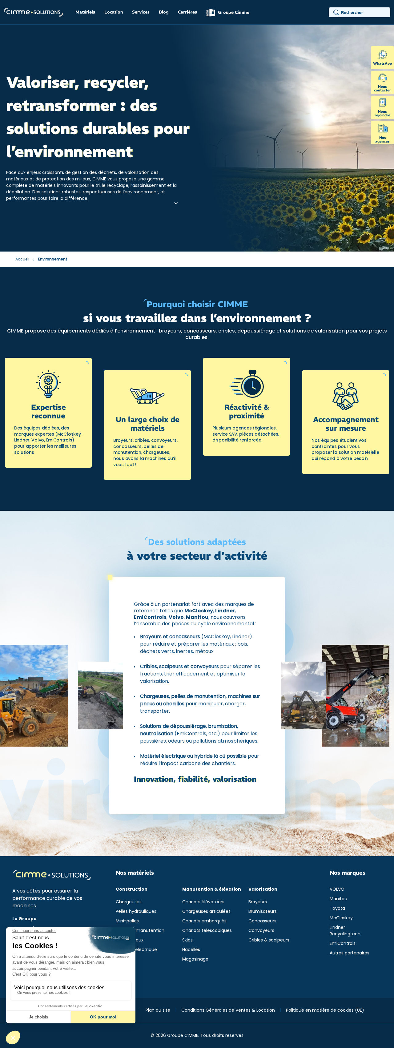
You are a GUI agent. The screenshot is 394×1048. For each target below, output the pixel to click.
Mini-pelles (127, 921)
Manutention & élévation (211, 889)
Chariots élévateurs (203, 902)
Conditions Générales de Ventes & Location (228, 1010)
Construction (131, 889)
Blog (164, 12)
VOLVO (337, 889)
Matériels (85, 12)
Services (141, 12)
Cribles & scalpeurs (268, 940)
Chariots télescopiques (207, 930)
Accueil (22, 259)
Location (113, 12)
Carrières (187, 12)
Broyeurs (257, 902)
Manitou (338, 899)
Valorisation (262, 889)
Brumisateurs (262, 911)
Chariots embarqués (204, 921)
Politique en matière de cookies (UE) (325, 1010)
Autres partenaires (349, 953)
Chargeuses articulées (206, 911)
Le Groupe (24, 919)
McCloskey (341, 918)
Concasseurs (262, 921)
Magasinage (195, 959)
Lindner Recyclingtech (345, 930)
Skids (187, 940)
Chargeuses (129, 902)
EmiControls (343, 943)
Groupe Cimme (233, 12)
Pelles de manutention (140, 930)
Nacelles (191, 949)
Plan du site (158, 1010)
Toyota (337, 908)
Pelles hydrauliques (136, 911)
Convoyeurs (261, 930)
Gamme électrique (136, 949)
